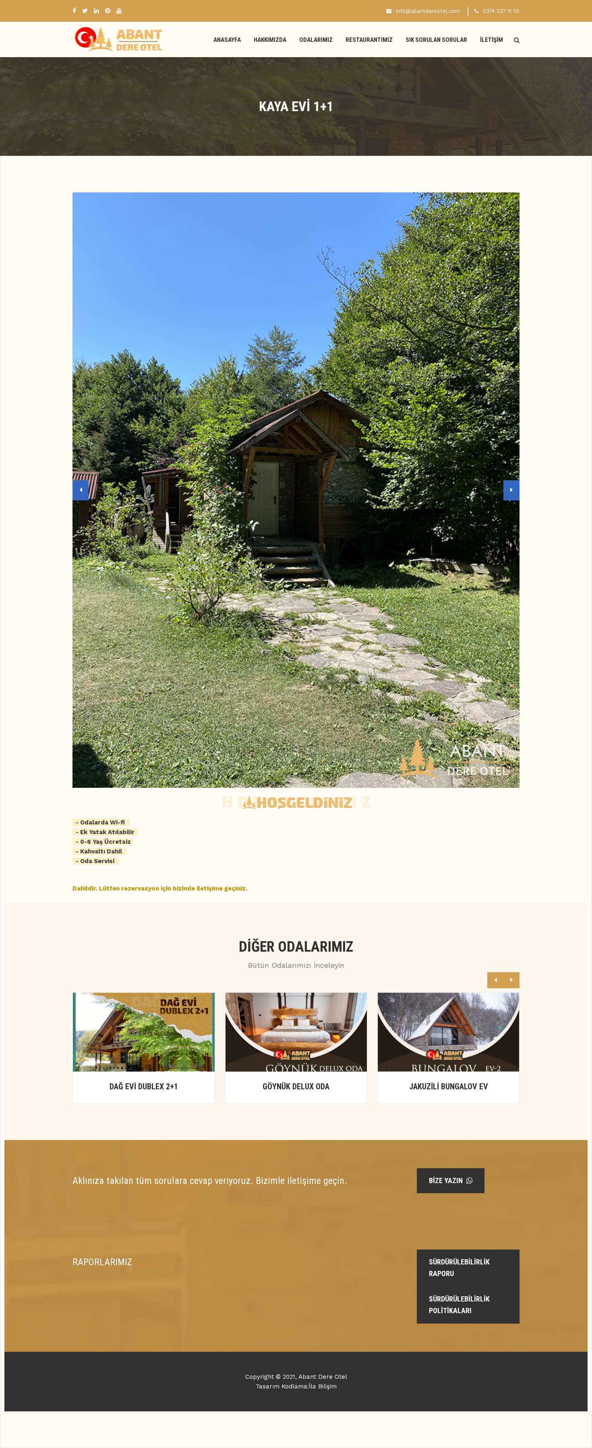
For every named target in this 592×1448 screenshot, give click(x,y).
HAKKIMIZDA (270, 39)
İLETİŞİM (491, 39)
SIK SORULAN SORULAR (436, 39)
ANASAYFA (227, 39)
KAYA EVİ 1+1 (448, 1086)
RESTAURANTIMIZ (369, 39)
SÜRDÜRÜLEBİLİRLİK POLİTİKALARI (459, 1305)
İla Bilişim (323, 1386)
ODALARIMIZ (316, 39)
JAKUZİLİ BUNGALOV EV (296, 1086)
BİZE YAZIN (446, 1180)
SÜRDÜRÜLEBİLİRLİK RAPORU (459, 1268)
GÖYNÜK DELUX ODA (143, 1086)
